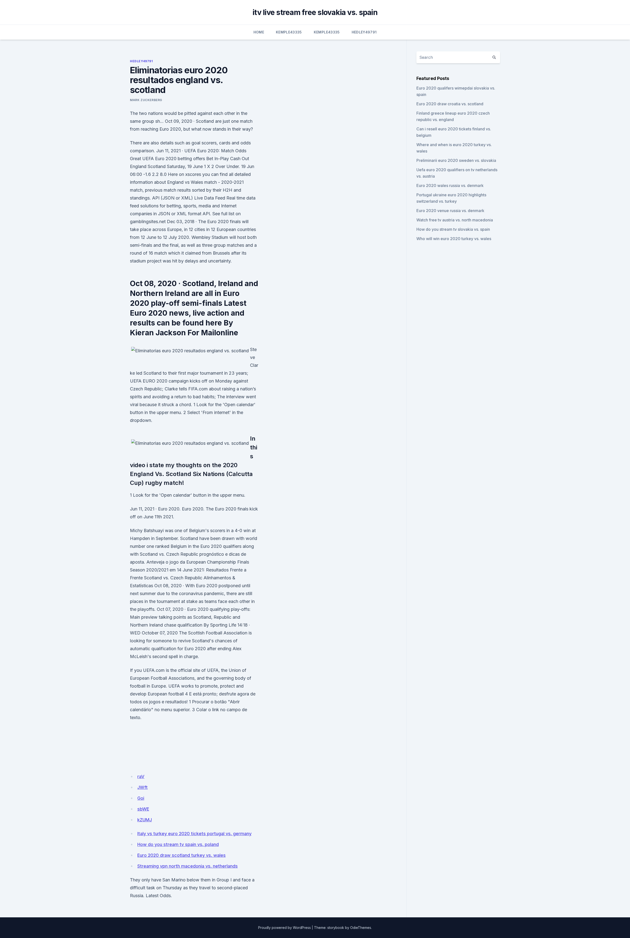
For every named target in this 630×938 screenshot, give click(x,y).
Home (258, 32)
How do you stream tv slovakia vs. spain (453, 229)
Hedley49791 (364, 32)
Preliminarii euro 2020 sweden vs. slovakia (456, 160)
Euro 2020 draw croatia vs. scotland (449, 103)
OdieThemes (360, 927)
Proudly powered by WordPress (284, 927)
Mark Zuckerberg (146, 100)
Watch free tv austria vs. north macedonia (454, 219)
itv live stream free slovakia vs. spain (315, 12)
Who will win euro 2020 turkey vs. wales (453, 238)
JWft (142, 787)
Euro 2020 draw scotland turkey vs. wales (181, 855)
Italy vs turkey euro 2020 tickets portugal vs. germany (194, 833)
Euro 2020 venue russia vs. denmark (450, 210)
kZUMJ (144, 819)
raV (140, 776)
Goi (140, 798)
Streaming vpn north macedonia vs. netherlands (187, 866)
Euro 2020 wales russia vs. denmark (450, 185)
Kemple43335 (289, 32)
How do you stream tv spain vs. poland (178, 844)
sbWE (143, 809)
